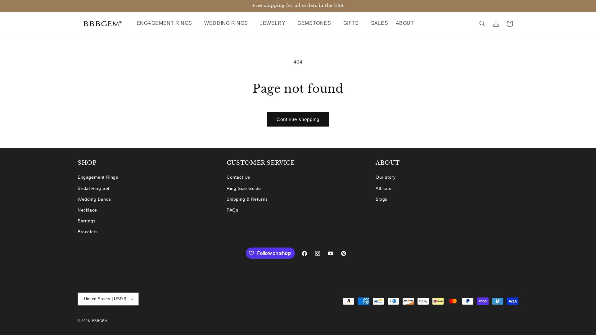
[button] (167, 23)
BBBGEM (100, 321)
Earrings (87, 220)
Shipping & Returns (247, 199)
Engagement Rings (98, 177)
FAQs (232, 210)
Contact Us (238, 177)
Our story (385, 177)
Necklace (87, 210)
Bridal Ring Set (94, 188)
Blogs (381, 199)
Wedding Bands (94, 199)
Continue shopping (298, 119)
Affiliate (383, 188)
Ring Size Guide (244, 188)
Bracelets (87, 231)
